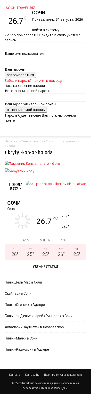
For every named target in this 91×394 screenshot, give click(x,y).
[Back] (33, 24)
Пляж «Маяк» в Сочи (21, 338)
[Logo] (5, 138)
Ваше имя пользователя (25, 53)
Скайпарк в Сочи (18, 293)
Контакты (15, 374)
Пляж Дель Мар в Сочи (23, 282)
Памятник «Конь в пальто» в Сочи (29, 141)
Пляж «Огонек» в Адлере (25, 305)
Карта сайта (32, 374)
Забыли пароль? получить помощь (34, 80)
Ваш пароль (15, 69)
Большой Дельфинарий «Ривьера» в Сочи (39, 316)
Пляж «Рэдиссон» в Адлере (27, 349)
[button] (13, 129)
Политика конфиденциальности (63, 374)
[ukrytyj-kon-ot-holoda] (32, 163)
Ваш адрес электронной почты (30, 104)
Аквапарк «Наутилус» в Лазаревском (34, 327)
